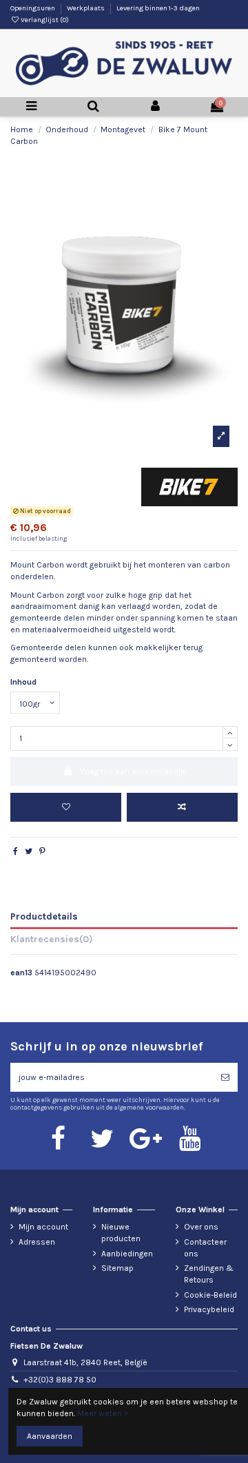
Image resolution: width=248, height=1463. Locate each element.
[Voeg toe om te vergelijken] (182, 807)
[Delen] (15, 851)
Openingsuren (33, 8)
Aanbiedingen (127, 1253)
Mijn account (43, 1227)
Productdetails (44, 916)
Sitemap (117, 1268)
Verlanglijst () (44, 20)
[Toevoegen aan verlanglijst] (65, 807)
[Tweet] (28, 851)
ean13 (21, 972)
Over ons (201, 1227)
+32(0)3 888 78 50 (59, 1379)
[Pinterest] (42, 851)
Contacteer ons (205, 1247)
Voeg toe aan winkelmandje (132, 771)
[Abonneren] (225, 1077)
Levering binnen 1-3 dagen (158, 8)
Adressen (37, 1242)
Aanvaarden (49, 1436)
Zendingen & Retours (209, 1274)
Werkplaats (86, 8)
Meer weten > (102, 1413)
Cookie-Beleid (210, 1295)
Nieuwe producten (121, 1232)
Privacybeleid (209, 1309)
